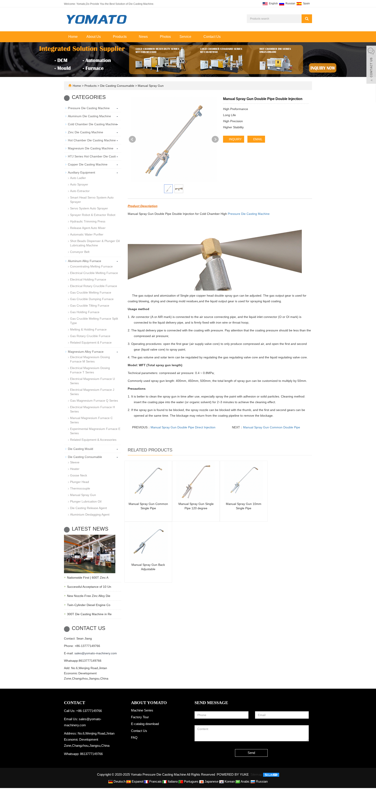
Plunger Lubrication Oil (85, 501)
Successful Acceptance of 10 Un (89, 586)
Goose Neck (78, 475)
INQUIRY (235, 139)
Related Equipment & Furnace (91, 342)
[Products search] (307, 18)
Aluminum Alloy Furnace (84, 261)
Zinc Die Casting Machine (85, 132)
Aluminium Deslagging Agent (89, 514)
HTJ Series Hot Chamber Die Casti (92, 156)
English (273, 3)
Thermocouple (80, 488)
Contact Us (212, 36)
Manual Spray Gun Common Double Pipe (271, 427)
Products (120, 36)
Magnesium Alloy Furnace (86, 351)
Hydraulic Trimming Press (87, 221)
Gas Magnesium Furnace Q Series (94, 400)
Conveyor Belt (79, 252)
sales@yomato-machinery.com (95, 653)
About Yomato (149, 702)
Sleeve (74, 462)
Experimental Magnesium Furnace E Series (95, 431)
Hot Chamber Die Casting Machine (92, 140)
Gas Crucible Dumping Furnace (92, 299)
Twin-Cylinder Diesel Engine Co (88, 605)
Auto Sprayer (79, 184)
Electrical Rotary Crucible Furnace (93, 286)
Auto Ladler (78, 178)
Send (251, 753)
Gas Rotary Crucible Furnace (90, 336)
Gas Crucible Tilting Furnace (89, 305)
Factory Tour (140, 717)
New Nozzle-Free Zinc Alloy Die (88, 596)
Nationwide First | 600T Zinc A (87, 577)
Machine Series (142, 710)
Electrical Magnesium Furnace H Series (92, 409)
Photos (165, 36)
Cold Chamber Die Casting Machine (92, 124)
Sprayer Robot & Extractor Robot (92, 215)
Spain (306, 3)
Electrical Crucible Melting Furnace (94, 273)
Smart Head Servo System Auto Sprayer (92, 200)
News (144, 36)
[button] (103, 36)
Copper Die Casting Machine (87, 164)
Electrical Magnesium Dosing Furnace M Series (90, 359)
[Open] (371, 65)
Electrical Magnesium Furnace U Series (92, 381)
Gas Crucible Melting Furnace (90, 292)
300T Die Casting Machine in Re (89, 614)
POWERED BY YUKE (233, 774)
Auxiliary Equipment (81, 172)
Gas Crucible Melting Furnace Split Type (94, 321)
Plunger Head (79, 482)
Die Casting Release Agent (88, 508)
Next (215, 139)
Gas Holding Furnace (84, 312)
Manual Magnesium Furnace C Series (91, 420)
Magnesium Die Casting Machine (90, 148)
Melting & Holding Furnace (88, 329)
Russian (290, 3)
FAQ (134, 737)
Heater (74, 469)
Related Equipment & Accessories (93, 439)
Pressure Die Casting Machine (249, 213)
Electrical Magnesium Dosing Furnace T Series (90, 370)
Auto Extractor (80, 191)
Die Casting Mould (80, 449)
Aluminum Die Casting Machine (89, 116)
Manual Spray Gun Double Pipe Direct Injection (183, 427)
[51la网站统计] (271, 774)
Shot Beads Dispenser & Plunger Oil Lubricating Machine (95, 243)
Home (73, 36)
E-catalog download (145, 724)
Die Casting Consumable (117, 85)
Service (186, 36)
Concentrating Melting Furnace (91, 266)
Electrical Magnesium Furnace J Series (92, 392)
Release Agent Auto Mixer (88, 228)
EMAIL (257, 139)
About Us (94, 36)
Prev (132, 139)
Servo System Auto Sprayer (89, 208)
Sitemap (256, 774)
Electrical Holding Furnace (88, 279)
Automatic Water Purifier (86, 234)
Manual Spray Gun (150, 85)
